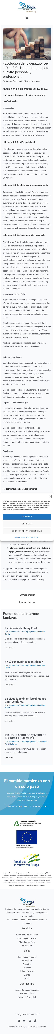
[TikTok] (35, 1020)
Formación (27, 945)
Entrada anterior (27, 595)
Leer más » (9, 647)
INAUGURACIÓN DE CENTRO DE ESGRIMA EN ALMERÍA (25, 737)
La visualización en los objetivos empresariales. (25, 700)
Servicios (27, 964)
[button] (50, 496)
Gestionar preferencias (27, 531)
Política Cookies (27, 971)
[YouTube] (24, 1020)
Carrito (27, 975)
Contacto (27, 968)
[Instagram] (30, 1020)
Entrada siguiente (27, 602)
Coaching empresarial (27, 938)
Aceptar (27, 516)
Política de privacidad (32, 537)
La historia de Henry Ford (21, 628)
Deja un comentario (12, 632)
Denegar (27, 524)
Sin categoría (42, 742)
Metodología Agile (27, 942)
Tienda (27, 978)
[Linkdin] (19, 1020)
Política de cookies (20, 537)
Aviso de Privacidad (27, 997)
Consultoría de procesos (27, 935)
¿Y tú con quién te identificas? (24, 661)
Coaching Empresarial (13, 81)
